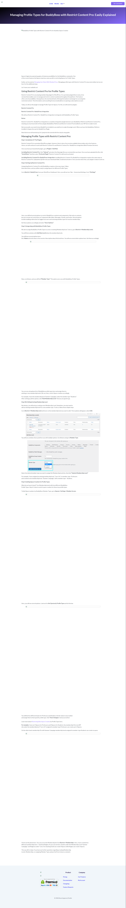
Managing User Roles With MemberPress (46, 82)
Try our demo (117, 3)
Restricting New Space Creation (41, 721)
